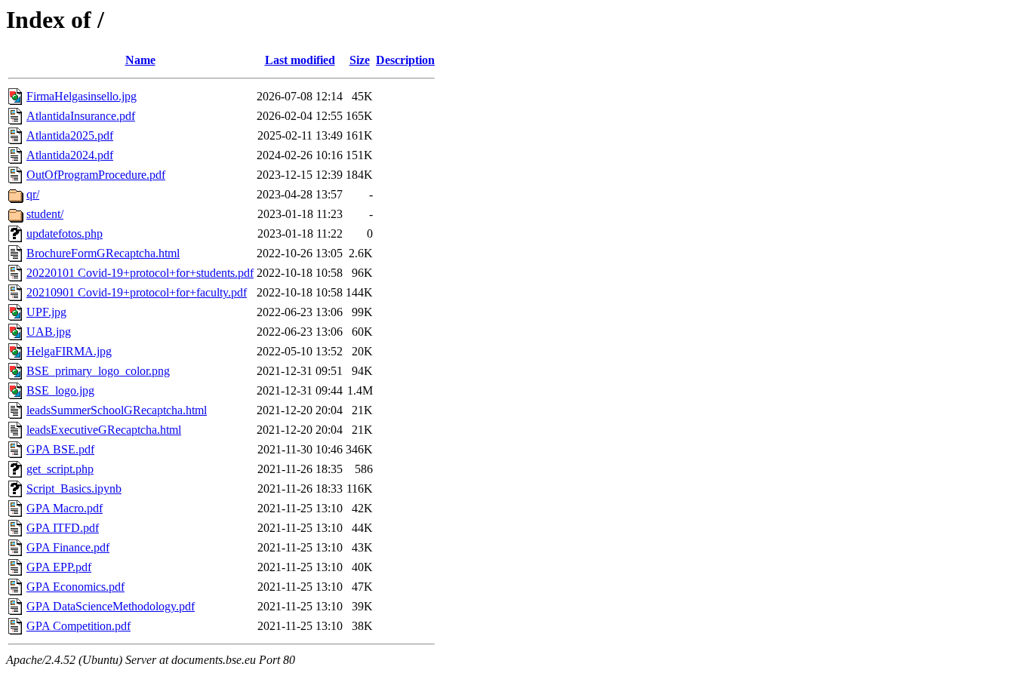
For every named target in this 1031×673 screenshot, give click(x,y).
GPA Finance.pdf (67, 547)
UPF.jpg (46, 312)
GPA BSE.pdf (60, 449)
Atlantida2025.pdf (69, 135)
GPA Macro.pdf (64, 508)
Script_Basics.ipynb (74, 488)
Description (405, 60)
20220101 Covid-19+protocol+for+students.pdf (140, 272)
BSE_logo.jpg (60, 390)
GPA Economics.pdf (75, 586)
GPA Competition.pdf (78, 625)
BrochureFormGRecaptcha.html (103, 253)
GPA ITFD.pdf (62, 527)
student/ (44, 213)
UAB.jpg (48, 331)
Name (140, 60)
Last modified (300, 60)
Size (359, 60)
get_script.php (60, 468)
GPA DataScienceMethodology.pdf (110, 606)
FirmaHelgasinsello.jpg (81, 96)
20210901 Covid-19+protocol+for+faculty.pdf (136, 292)
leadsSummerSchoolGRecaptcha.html (116, 410)
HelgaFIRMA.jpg (69, 351)
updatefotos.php (64, 233)
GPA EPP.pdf (58, 567)
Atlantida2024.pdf (69, 155)
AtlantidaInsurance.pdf (80, 115)
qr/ (32, 194)
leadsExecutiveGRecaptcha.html (103, 429)
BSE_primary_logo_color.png (98, 370)
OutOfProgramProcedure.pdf (95, 174)
